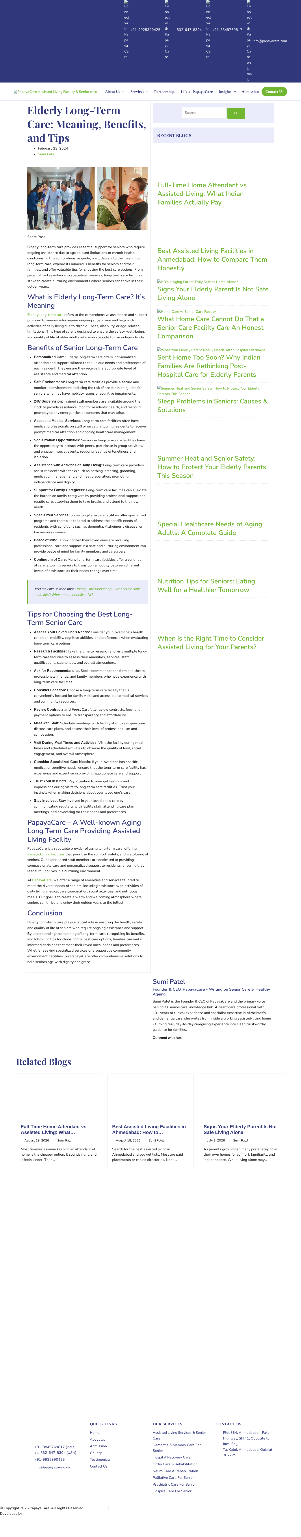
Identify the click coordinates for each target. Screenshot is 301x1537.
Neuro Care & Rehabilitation (175, 1471)
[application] (122, 92)
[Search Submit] (236, 113)
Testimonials (100, 1459)
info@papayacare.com (270, 41)
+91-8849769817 (227, 29)
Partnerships (164, 92)
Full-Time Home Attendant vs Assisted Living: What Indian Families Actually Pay (202, 194)
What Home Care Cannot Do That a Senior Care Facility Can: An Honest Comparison (210, 328)
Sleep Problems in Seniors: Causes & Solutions (212, 405)
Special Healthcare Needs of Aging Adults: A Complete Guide (209, 528)
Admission (250, 92)
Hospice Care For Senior (172, 1491)
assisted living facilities (46, 854)
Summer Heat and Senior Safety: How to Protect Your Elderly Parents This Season (211, 467)
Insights (225, 92)
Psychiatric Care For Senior (174, 1484)
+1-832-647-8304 (186, 29)
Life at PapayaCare (197, 92)
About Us (112, 92)
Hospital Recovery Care (172, 1457)
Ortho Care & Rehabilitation (175, 1464)
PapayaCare (42, 880)
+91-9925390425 (145, 29)
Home (95, 1432)
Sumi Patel (169, 981)
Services (137, 92)
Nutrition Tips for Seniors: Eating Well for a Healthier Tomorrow (206, 585)
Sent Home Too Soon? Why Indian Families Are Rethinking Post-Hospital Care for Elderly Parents (208, 366)
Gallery (96, 1453)
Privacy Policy (96, 1508)
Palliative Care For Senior (173, 1477)
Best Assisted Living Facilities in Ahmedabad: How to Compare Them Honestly (212, 259)
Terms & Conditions (125, 1508)
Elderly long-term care (45, 314)
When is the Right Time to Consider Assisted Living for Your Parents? (210, 643)
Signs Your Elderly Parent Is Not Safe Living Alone (213, 293)
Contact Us (274, 92)
